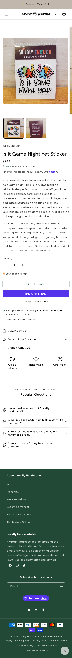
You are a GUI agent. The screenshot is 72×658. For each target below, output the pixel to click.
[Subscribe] (61, 586)
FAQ (9, 484)
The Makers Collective (21, 522)
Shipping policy (25, 645)
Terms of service (58, 640)
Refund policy (22, 640)
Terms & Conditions (19, 514)
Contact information (47, 645)
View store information (20, 319)
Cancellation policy (37, 650)
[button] (6, 14)
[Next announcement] (65, 4)
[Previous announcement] (6, 4)
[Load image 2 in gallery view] (36, 128)
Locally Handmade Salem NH (34, 636)
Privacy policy (40, 640)
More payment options (36, 301)
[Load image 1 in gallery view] (13, 128)
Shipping (7, 166)
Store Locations (16, 499)
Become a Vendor (18, 507)
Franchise (13, 492)
